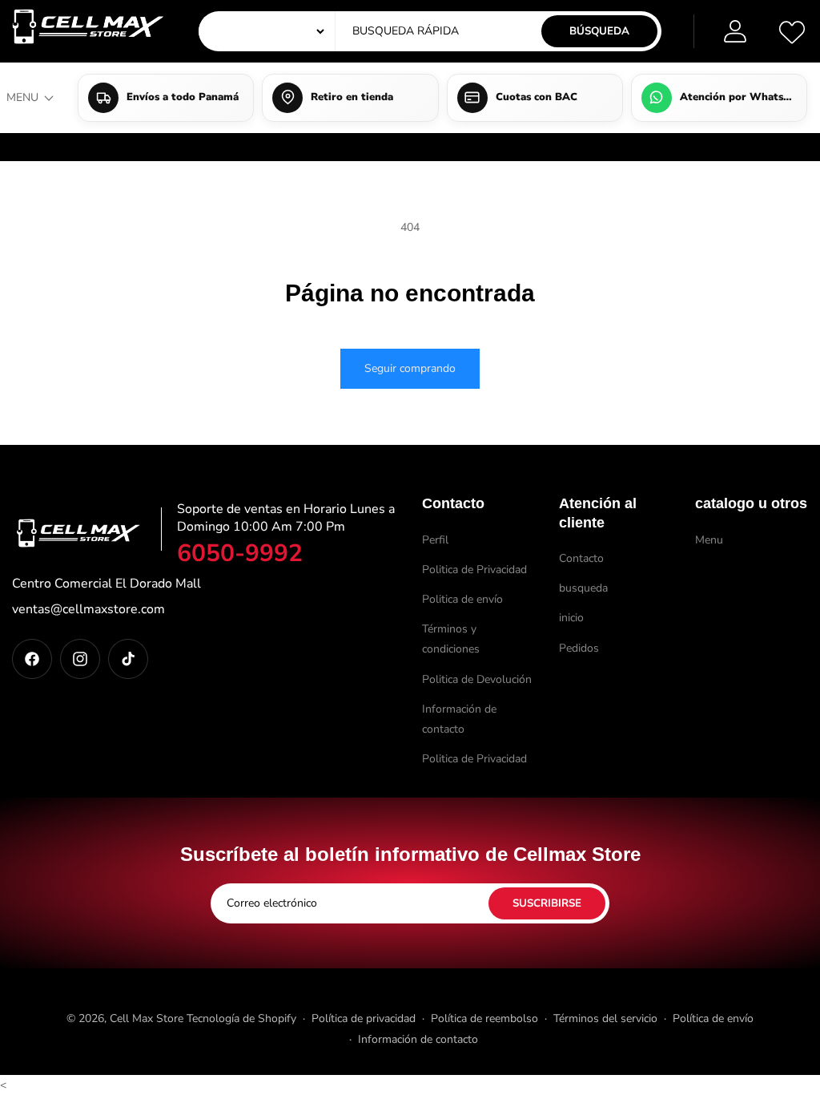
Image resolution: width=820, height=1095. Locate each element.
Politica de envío (462, 599)
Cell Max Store (146, 1018)
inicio (571, 617)
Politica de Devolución (477, 679)
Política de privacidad (364, 1018)
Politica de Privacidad (474, 569)
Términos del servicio (605, 1018)
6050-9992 (240, 553)
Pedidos (579, 648)
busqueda (583, 588)
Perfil (435, 540)
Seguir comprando (410, 368)
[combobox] (460, 31)
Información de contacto (459, 719)
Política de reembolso (484, 1018)
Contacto (581, 558)
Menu (709, 540)
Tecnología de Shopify (241, 1018)
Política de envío (713, 1018)
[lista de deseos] (792, 31)
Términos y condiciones (451, 639)
